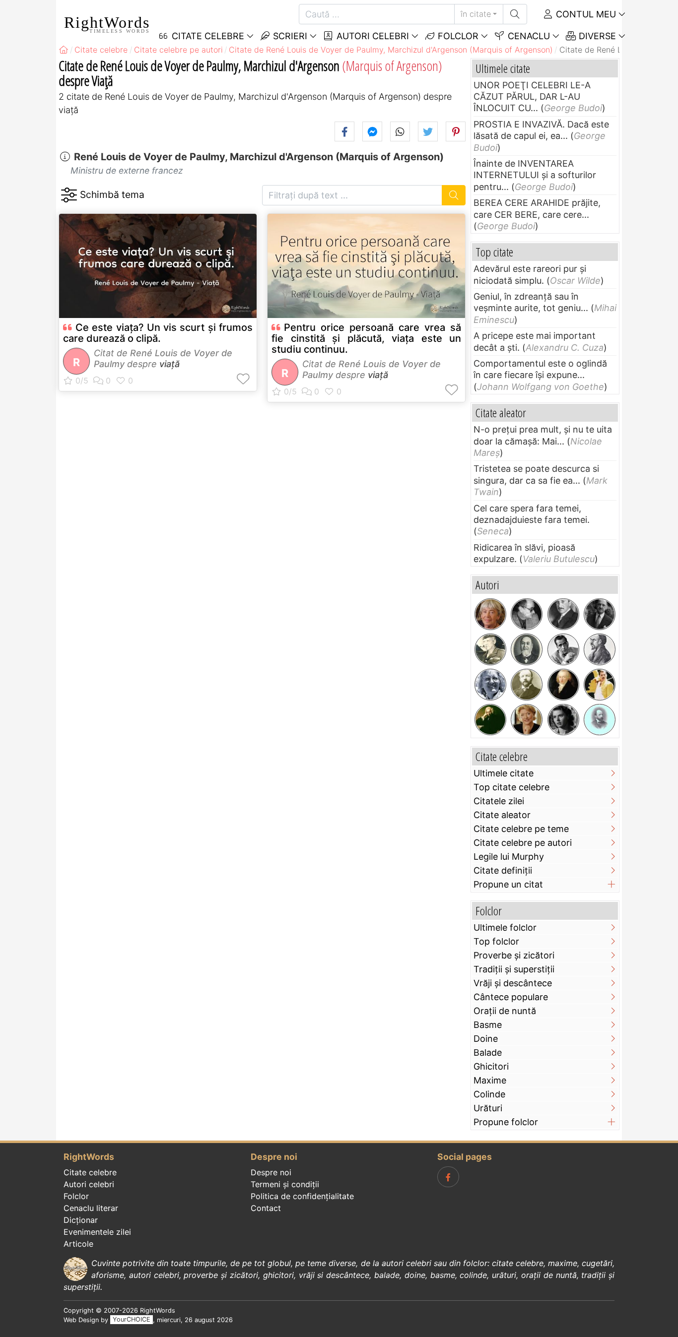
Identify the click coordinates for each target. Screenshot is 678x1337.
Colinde (489, 1094)
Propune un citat (508, 884)
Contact (266, 1208)
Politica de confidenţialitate (302, 1196)
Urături (488, 1108)
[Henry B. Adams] (599, 720)
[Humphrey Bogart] (563, 649)
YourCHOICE (131, 1320)
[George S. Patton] (490, 649)
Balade (488, 1052)
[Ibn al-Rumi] (599, 649)
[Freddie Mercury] (599, 684)
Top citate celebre (511, 787)
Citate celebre (90, 1172)
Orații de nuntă (505, 1011)
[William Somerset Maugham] (599, 614)
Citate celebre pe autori (523, 842)
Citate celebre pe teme (521, 829)
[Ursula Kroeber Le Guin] (490, 614)
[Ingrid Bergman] (563, 720)
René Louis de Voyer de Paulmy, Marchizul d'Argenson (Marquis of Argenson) (259, 157)
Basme (488, 1024)
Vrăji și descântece (513, 983)
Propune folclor (506, 1122)
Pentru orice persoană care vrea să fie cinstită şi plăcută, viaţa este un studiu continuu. (366, 338)
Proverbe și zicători (514, 955)
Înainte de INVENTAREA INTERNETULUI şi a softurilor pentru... (535, 175)
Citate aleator (502, 815)
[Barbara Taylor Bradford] (526, 720)
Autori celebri (371, 36)
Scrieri (289, 36)
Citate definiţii (503, 870)
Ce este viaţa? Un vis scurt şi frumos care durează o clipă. (158, 332)
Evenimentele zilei (97, 1232)
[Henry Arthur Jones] (526, 684)
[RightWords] (63, 50)
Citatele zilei (499, 801)
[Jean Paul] (563, 684)
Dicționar (81, 1220)
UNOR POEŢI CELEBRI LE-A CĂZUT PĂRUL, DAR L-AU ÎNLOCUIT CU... (532, 97)
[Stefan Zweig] (563, 614)
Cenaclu (527, 36)
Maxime (490, 1080)
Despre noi (271, 1172)
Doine (486, 1038)
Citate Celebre (206, 36)
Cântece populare (511, 997)
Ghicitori (491, 1066)
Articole (78, 1244)
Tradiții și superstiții (514, 969)
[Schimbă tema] (69, 195)
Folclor (456, 36)
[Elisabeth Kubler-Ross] (490, 684)
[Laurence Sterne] (490, 720)
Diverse (596, 36)
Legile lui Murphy (509, 856)
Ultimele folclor (505, 927)
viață (169, 364)
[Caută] (515, 14)
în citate (476, 14)
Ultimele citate (504, 773)
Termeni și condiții (285, 1184)
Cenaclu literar (91, 1208)
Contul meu (584, 14)
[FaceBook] (448, 1176)
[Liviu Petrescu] (526, 614)
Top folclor (496, 941)
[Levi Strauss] (526, 649)
